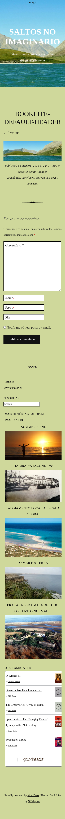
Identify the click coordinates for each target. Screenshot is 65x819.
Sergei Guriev (13, 731)
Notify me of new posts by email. (29, 327)
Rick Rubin (12, 696)
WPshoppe (34, 801)
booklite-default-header (32, 171)
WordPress (33, 795)
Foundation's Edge (16, 739)
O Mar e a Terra (33, 563)
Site (7, 317)
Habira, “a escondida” (34, 466)
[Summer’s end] (34, 458)
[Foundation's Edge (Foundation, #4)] (58, 746)
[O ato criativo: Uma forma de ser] (58, 696)
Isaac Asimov (12, 745)
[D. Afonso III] (58, 681)
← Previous (11, 133)
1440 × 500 (50, 165)
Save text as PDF (12, 387)
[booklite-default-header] (32, 160)
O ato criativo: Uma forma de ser (24, 690)
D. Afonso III (13, 675)
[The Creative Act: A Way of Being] (58, 710)
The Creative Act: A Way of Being (25, 704)
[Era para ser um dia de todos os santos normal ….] (34, 657)
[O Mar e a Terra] (34, 598)
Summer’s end (33, 427)
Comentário (14, 245)
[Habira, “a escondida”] (34, 501)
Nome (9, 298)
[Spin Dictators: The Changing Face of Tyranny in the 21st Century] (58, 725)
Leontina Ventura (14, 682)
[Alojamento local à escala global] (34, 555)
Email (9, 308)
